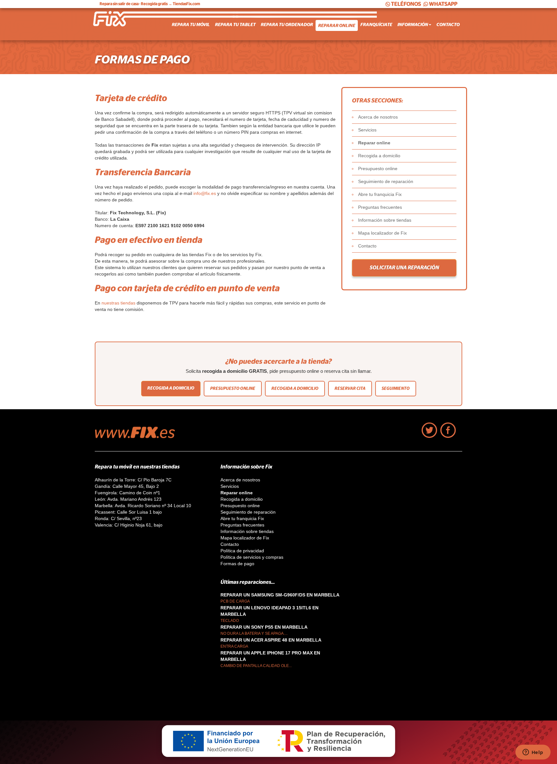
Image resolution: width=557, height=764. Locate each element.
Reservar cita (350, 388)
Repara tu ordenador (287, 24)
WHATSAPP (443, 4)
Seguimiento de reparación (385, 181)
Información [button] (412, 24)
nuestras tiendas (118, 302)
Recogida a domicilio (379, 155)
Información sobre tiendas (384, 220)
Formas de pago (237, 563)
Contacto (448, 24)
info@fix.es (204, 193)
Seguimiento (396, 388)
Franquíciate (376, 24)
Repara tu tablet (235, 24)
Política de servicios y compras (251, 557)
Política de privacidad (242, 550)
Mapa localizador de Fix (382, 233)
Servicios (367, 129)
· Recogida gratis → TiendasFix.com (150, 4)
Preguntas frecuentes (380, 207)
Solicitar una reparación (404, 267)
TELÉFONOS (406, 4)
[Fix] (138, 436)
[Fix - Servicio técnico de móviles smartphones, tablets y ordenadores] (119, 24)
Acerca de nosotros (378, 117)
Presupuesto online (377, 168)
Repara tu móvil (191, 24)
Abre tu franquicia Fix (380, 194)
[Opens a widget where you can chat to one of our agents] (533, 753)
